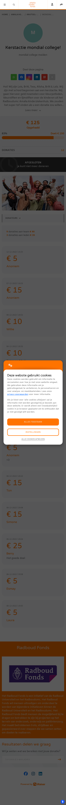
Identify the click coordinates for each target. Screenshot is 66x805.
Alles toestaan (33, 422)
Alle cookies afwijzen (33, 439)
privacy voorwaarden (17, 394)
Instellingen (33, 432)
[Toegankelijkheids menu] (62, 801)
